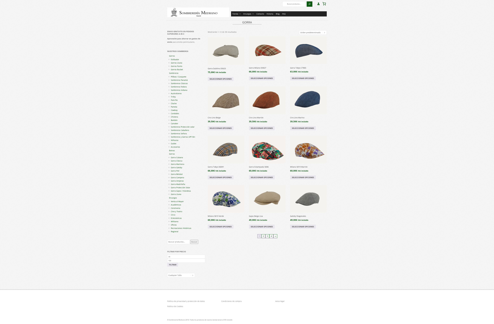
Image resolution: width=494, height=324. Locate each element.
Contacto (260, 14)
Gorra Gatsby (176, 167)
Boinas (172, 150)
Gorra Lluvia (176, 194)
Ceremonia (175, 208)
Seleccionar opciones (221, 79)
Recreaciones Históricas (181, 228)
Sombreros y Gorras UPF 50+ (183, 137)
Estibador (175, 59)
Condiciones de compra (231, 301)
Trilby (173, 97)
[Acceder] (318, 4)
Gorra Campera (177, 177)
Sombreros (173, 73)
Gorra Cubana (177, 157)
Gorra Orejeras (177, 181)
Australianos (176, 93)
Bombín (174, 120)
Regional (174, 231)
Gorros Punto (176, 66)
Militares (174, 221)
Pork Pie (174, 100)
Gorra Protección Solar (180, 187)
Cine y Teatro (176, 211)
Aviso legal (279, 301)
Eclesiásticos (176, 218)
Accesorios (175, 147)
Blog (278, 14)
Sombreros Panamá (179, 80)
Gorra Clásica (176, 161)
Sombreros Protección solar (183, 127)
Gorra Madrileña (178, 184)
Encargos (247, 14)
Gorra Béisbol (177, 174)
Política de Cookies (175, 306)
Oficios (174, 225)
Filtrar (172, 264)
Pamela (174, 107)
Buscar (194, 242)
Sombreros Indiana (179, 90)
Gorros (172, 56)
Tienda (235, 14)
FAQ (284, 14)
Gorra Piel (175, 171)
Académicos (176, 205)
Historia (270, 14)
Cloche (174, 103)
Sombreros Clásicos (179, 83)
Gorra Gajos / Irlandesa (181, 191)
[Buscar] (309, 4)
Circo (173, 215)
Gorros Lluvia (176, 63)
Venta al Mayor (177, 201)
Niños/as (174, 140)
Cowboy (174, 110)
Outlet (173, 143)
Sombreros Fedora (179, 86)
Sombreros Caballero (180, 130)
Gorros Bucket (177, 69)
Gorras (172, 154)
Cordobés (175, 113)
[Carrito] (324, 3)
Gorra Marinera (177, 164)
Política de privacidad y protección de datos (186, 301)
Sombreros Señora (179, 133)
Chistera (174, 117)
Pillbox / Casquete (178, 76)
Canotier (174, 123)
